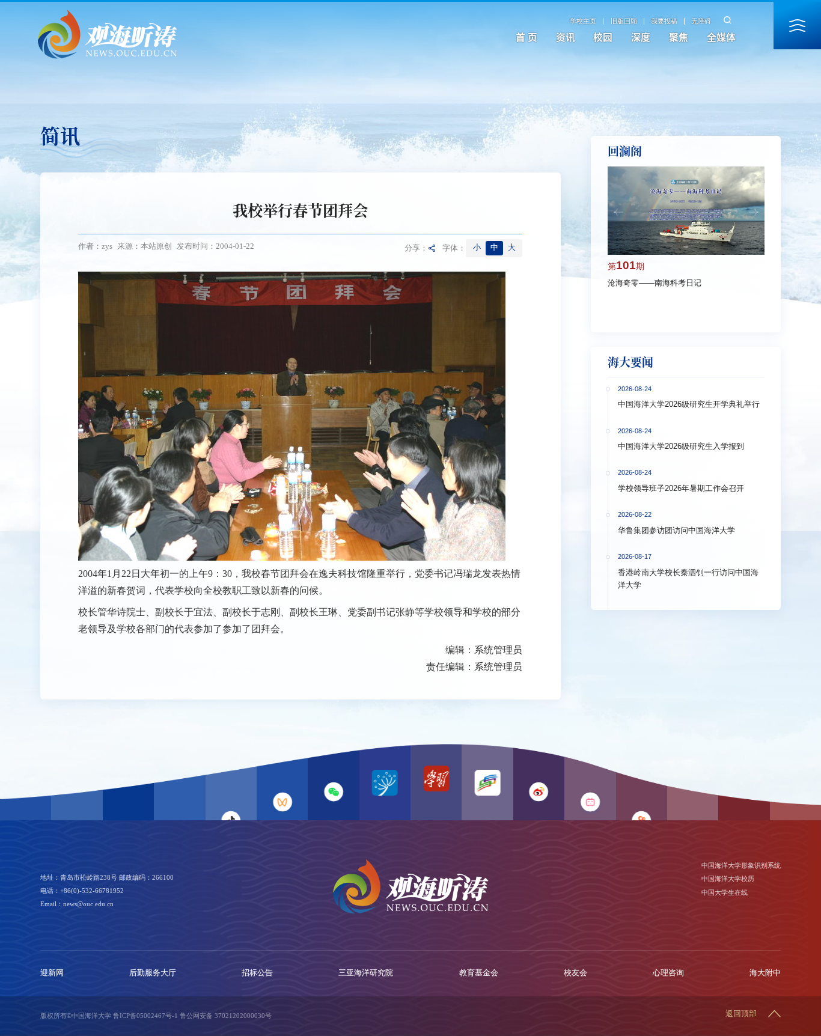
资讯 (565, 37)
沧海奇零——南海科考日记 (654, 283)
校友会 (575, 973)
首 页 (526, 37)
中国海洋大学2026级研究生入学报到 (681, 446)
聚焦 (678, 37)
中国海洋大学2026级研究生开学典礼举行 (689, 404)
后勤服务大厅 (152, 973)
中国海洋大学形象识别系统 (741, 865)
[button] (618, 212)
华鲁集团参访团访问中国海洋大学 (676, 530)
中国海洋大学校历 (727, 878)
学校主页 (583, 21)
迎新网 (52, 973)
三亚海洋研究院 (365, 973)
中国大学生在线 (724, 892)
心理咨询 (668, 973)
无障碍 (701, 21)
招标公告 (257, 973)
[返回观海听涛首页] (107, 13)
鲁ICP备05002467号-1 (145, 1015)
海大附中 (765, 973)
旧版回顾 (624, 21)
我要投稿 (664, 21)
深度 (640, 37)
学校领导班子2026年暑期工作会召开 (681, 488)
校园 (602, 37)
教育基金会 (478, 973)
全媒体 (721, 37)
